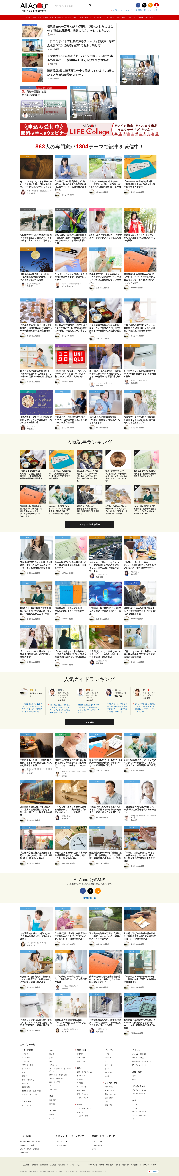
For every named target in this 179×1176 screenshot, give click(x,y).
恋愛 (133, 1076)
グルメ (141, 17)
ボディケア (109, 1065)
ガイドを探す (154, 10)
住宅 (39, 17)
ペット (134, 1119)
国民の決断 (24, 1153)
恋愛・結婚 (84, 17)
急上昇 (28, 17)
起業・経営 (109, 1098)
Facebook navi (97, 1145)
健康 (51, 17)
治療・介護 (81, 1061)
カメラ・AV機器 (138, 1058)
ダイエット (109, 1072)
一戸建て (25, 1054)
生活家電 (80, 1083)
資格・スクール (110, 1094)
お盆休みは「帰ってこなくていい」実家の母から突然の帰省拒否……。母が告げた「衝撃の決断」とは (117, 708)
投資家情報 (44, 1165)
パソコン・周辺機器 (139, 1054)
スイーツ (80, 1112)
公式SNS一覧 (141, 10)
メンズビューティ (138, 1094)
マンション (26, 1058)
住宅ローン (53, 1065)
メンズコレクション (139, 1090)
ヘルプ (153, 1165)
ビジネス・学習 (95, 17)
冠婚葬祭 (80, 1079)
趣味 (123, 17)
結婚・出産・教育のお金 (58, 1075)
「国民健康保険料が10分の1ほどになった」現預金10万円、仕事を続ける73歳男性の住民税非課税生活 (32, 708)
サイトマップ (117, 10)
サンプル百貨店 (97, 1141)
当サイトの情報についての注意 (126, 1165)
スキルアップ (109, 1090)
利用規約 (61, 1165)
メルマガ (129, 10)
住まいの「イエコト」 (29, 1094)
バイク (51, 1118)
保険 (51, 1061)
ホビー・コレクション (140, 1112)
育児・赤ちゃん (82, 1094)
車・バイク (149, 17)
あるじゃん (53, 1089)
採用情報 (35, 1165)
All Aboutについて (91, 1165)
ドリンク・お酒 (82, 1116)
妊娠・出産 (81, 1090)
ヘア (106, 1061)
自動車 (51, 1114)
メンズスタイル (108, 17)
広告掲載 (53, 1165)
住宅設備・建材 (27, 1065)
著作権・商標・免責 (106, 1165)
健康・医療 (81, 1050)
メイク (107, 1054)
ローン (51, 1086)
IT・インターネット (139, 1065)
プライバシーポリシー (74, 1165)
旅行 (118, 17)
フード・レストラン (84, 1108)
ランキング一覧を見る (89, 524)
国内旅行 (52, 1104)
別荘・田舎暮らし (28, 1080)
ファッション (131, 17)
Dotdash (154, 1171)
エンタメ (135, 1104)
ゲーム (134, 1108)
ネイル (107, 1069)
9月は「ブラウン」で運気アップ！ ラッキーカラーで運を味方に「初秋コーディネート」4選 (145, 708)
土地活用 (25, 1083)
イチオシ (95, 1149)
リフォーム (26, 1061)
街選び (24, 1076)
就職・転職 (109, 1087)
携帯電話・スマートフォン (141, 1061)
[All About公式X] (144, 5)
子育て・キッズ (82, 1098)
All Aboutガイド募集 (27, 1145)
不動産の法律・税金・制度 (31, 1091)
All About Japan (61, 1145)
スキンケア (109, 1058)
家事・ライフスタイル (85, 1072)
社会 (106, 1101)
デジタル (68, 17)
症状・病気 (81, 1058)
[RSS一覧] (150, 5)
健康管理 (80, 1054)
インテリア (26, 1069)
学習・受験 (109, 1105)
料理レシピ (81, 1076)
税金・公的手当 (54, 1082)
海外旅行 (52, 1100)
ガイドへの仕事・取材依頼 (29, 1149)
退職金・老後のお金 (56, 1078)
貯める (51, 1054)
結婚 (133, 1079)
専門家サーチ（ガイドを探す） (31, 1141)
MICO (107, 1076)
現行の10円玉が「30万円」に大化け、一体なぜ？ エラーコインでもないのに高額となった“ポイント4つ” (60, 709)
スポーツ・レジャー (139, 1115)
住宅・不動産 (27, 1050)
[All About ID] (156, 5)
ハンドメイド (81, 1087)
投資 (51, 1058)
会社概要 (26, 1165)
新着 (34, 17)
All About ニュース (62, 1141)
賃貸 (23, 1072)
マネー (45, 17)
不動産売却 (26, 1087)
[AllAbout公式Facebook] (138, 5)
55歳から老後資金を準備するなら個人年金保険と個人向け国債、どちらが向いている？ (88, 709)
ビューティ (59, 17)
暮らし (76, 17)
